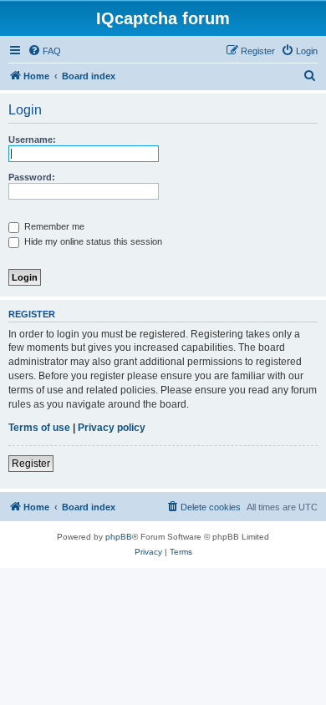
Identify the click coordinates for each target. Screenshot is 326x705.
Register (31, 463)
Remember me (53, 226)
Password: (31, 177)
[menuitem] (44, 51)
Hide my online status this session (92, 241)
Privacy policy (111, 428)
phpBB (118, 536)
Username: (32, 139)
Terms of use (39, 428)
